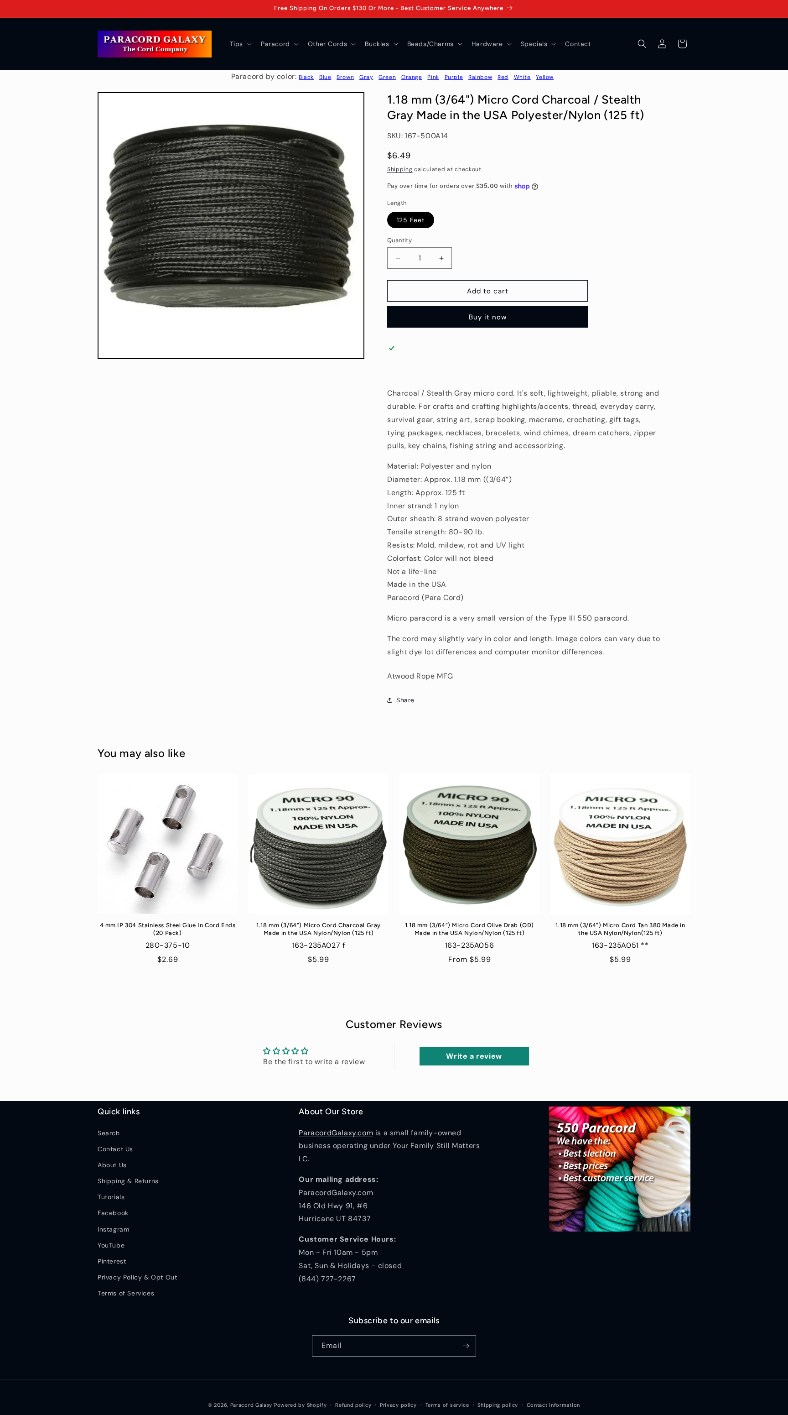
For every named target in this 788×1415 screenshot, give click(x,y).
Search (109, 1133)
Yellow (545, 77)
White (522, 77)
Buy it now (488, 317)
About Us (112, 1165)
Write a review (474, 1056)
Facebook (113, 1213)
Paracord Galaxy (251, 1405)
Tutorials (111, 1197)
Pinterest (112, 1261)
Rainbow (480, 77)
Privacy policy (398, 1405)
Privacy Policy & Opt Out (137, 1277)
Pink (433, 77)
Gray (366, 77)
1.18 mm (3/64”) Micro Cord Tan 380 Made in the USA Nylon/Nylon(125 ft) (620, 929)
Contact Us (115, 1149)
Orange (411, 77)
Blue (325, 77)
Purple (454, 77)
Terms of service (447, 1405)
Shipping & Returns (128, 1181)
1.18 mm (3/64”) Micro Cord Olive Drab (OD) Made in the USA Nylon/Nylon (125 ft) (469, 929)
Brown (345, 77)
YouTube (111, 1245)
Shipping (400, 169)
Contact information (553, 1405)
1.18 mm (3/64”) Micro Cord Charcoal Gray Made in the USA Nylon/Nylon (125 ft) (318, 929)
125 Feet (411, 220)
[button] (239, 43)
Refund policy (353, 1405)
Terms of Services (126, 1293)
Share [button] (405, 700)
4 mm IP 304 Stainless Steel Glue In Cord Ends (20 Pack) (168, 929)
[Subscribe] (466, 1346)
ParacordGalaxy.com (336, 1133)
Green (387, 77)
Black (306, 77)
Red (503, 77)
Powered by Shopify (300, 1405)
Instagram (113, 1229)
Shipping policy (497, 1405)
